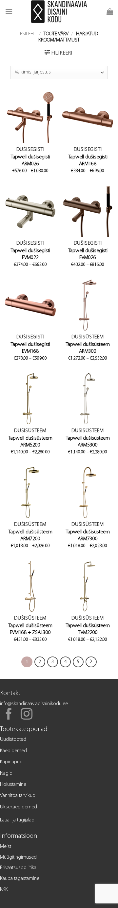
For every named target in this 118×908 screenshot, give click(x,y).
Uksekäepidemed (18, 807)
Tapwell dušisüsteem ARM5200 (30, 442)
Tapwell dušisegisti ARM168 (88, 160)
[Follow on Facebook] (9, 715)
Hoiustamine (13, 784)
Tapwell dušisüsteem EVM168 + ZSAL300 (30, 629)
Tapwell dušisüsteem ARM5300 (88, 442)
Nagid (6, 773)
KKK (4, 889)
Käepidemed (13, 751)
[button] (9, 11)
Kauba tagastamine (19, 878)
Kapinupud (11, 762)
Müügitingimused (18, 857)
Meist (5, 846)
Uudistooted (13, 739)
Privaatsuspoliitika (18, 867)
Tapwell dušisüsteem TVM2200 (88, 629)
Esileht (28, 34)
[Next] (91, 662)
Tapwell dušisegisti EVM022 (30, 254)
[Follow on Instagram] (26, 715)
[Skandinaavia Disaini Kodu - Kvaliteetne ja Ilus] (59, 11)
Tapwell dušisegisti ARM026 (30, 160)
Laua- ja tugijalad (17, 820)
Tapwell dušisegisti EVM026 (88, 254)
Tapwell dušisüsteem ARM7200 (30, 535)
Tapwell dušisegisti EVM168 (30, 348)
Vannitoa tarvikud (17, 795)
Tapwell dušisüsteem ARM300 (88, 348)
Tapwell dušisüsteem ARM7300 (88, 535)
